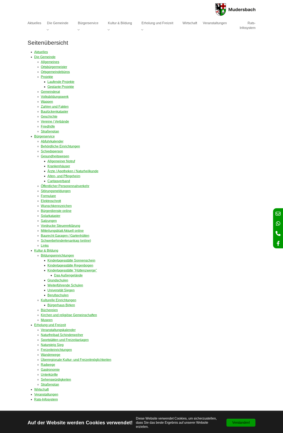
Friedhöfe (48, 126)
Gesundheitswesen (55, 156)
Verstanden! (241, 422)
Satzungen (49, 220)
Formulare (48, 196)
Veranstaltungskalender (58, 330)
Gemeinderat (50, 91)
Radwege (48, 364)
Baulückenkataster (54, 111)
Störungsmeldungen (56, 191)
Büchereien (49, 310)
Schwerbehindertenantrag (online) (66, 240)
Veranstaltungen (46, 394)
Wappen (47, 101)
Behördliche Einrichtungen (60, 146)
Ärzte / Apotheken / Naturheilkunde (72, 171)
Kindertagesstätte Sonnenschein (71, 260)
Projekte (47, 77)
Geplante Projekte (60, 87)
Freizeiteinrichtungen (56, 350)
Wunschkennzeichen (56, 206)
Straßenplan (50, 131)
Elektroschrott (51, 201)
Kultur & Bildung (46, 250)
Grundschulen (57, 280)
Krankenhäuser (58, 166)
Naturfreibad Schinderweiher (62, 335)
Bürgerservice (44, 136)
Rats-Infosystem (46, 399)
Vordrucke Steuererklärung (60, 225)
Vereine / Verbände (55, 121)
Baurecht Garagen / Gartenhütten (65, 235)
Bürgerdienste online (56, 211)
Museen (47, 320)
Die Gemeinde (45, 57)
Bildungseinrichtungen (57, 255)
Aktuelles (41, 52)
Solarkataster (50, 216)
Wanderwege (50, 354)
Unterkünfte (49, 374)
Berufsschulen (58, 295)
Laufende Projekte (60, 82)
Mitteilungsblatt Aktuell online (62, 230)
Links (45, 245)
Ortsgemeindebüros (55, 72)
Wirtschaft (41, 389)
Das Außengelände (68, 275)
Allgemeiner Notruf (61, 161)
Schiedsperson (52, 151)
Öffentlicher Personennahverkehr (65, 186)
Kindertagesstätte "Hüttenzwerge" (72, 270)
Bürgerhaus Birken (61, 305)
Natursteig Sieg (52, 345)
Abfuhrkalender (52, 141)
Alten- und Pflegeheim (63, 176)
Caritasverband (58, 181)
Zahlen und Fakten (55, 106)
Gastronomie (50, 369)
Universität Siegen (61, 290)
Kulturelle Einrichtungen (58, 300)
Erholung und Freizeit (50, 325)
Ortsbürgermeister (54, 67)
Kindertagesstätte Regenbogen (70, 265)
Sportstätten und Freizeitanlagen (65, 340)
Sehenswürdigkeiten (56, 379)
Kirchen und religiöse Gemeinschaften (69, 315)
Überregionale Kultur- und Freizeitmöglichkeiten (76, 359)
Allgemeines (50, 62)
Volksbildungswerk (55, 96)
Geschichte (49, 116)
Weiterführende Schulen (65, 285)
